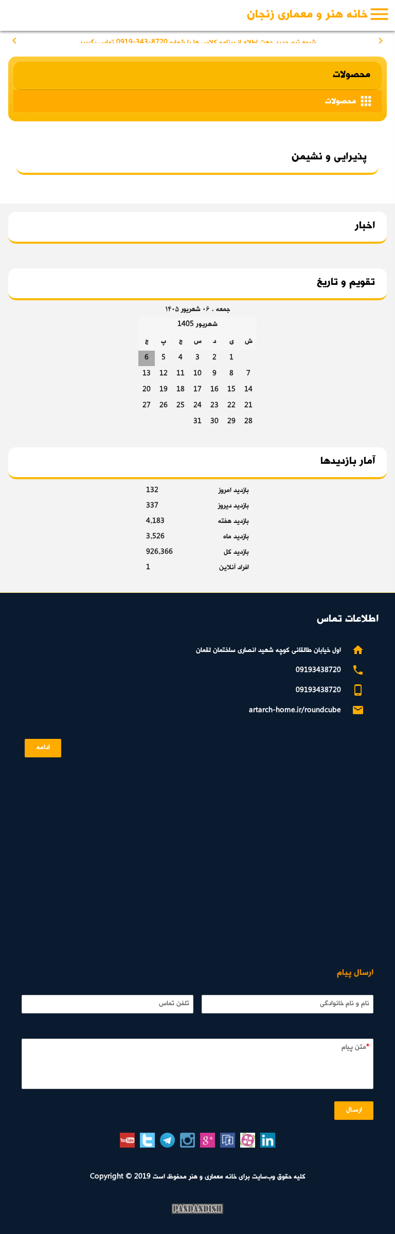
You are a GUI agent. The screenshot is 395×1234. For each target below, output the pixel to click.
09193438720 (318, 671)
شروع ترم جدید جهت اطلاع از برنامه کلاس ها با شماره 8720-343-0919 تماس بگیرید (197, 40)
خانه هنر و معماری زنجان (307, 15)
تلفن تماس (174, 1004)
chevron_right (380, 40)
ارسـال (354, 1110)
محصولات (349, 101)
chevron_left (14, 40)
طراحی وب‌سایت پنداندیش (197, 1209)
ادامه (43, 748)
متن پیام (354, 1047)
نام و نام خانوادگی (344, 1004)
